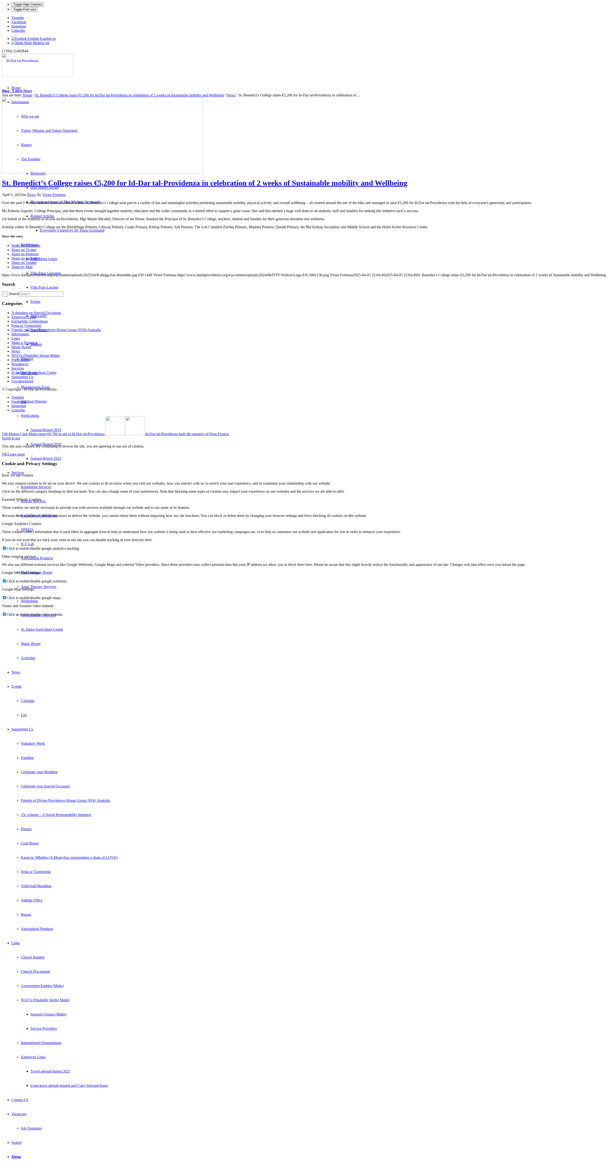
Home (27, 95)
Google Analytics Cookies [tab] (21, 524)
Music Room (21, 347)
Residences (19, 364)
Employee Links (23, 317)
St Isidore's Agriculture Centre (34, 373)
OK (5, 454)
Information (20, 334)
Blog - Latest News (17, 91)
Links (15, 338)
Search (14, 294)
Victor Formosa (54, 195)
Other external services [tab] (19, 556)
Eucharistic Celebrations (29, 321)
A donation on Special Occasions (36, 313)
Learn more (16, 454)
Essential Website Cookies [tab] (21, 499)
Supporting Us (22, 377)
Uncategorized (22, 381)
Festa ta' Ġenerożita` (26, 326)
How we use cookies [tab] (17, 475)
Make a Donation (24, 343)
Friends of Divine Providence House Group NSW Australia (56, 330)
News (231, 95)
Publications (20, 360)
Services (17, 368)
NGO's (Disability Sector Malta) (35, 355)
